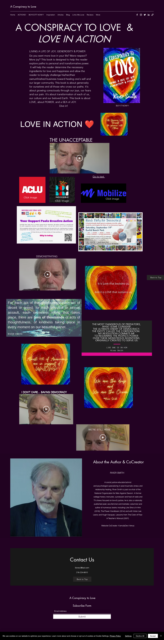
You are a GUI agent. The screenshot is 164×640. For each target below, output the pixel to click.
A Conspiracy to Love (23, 6)
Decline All (140, 636)
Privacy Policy (115, 636)
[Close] (160, 636)
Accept (153, 636)
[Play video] (79, 158)
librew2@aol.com (82, 567)
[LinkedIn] (148, 14)
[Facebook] (137, 14)
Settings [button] (128, 636)
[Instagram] (141, 14)
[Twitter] (145, 14)
